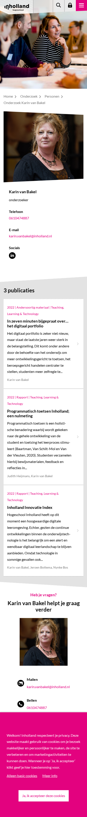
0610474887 (19, 218)
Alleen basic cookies (22, 776)
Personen (52, 96)
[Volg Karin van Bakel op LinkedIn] (12, 255)
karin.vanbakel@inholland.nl (30, 236)
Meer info (49, 776)
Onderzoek (29, 96)
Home (9, 96)
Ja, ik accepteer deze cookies (43, 795)
